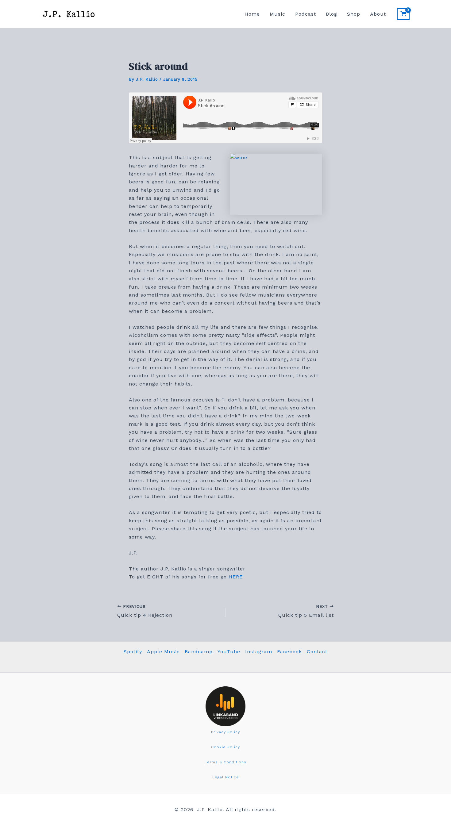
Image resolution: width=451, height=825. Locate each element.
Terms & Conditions (225, 762)
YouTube (229, 651)
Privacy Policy (225, 732)
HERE (236, 577)
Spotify (133, 651)
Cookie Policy (225, 747)
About (378, 14)
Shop (353, 14)
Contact (317, 651)
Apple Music (163, 651)
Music (277, 14)
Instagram (258, 651)
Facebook (289, 651)
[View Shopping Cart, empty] (403, 14)
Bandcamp (199, 651)
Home (252, 14)
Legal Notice (225, 777)
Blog (331, 14)
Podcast (305, 14)
